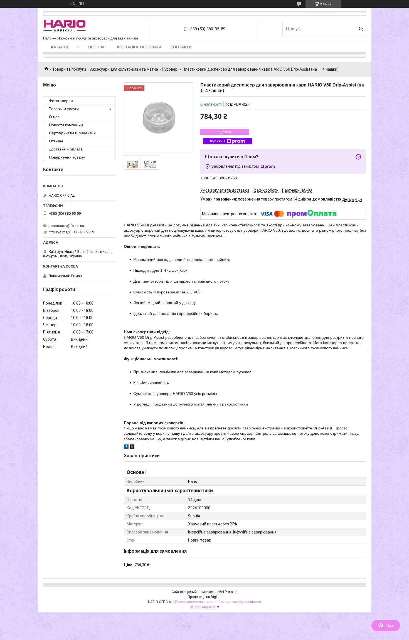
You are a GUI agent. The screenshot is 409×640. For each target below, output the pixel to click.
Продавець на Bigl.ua (204, 597)
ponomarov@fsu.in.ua (66, 226)
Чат (389, 625)
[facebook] (126, 447)
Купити (224, 132)
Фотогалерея (61, 100)
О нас (54, 117)
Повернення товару (67, 157)
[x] (132, 447)
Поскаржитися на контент (195, 602)
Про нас (97, 47)
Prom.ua (231, 592)
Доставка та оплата (139, 47)
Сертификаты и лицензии (72, 133)
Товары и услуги (64, 109)
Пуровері (170, 69)
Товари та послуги (69, 69)
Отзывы (56, 141)
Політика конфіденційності (239, 602)
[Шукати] (361, 29)
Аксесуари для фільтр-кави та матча (124, 69)
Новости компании (66, 125)
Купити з (217, 141)
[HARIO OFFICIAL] (64, 26)
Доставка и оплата (66, 149)
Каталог (60, 47)
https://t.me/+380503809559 (71, 232)
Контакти (181, 47)
